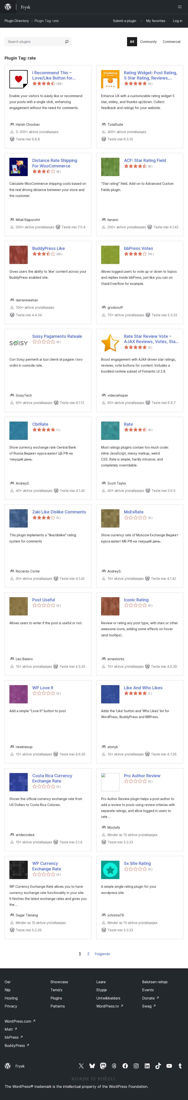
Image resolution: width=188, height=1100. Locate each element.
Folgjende (102, 954)
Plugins (56, 998)
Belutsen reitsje (155, 982)
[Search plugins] (66, 41)
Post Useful (43, 599)
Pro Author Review (142, 775)
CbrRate (40, 424)
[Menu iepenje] (180, 7)
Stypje (101, 990)
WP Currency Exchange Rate (46, 866)
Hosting (11, 998)
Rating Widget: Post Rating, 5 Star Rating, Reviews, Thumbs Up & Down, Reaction (150, 75)
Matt (11, 1029)
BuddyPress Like (48, 248)
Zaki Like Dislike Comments (59, 511)
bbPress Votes (138, 248)
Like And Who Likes (143, 687)
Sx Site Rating (137, 863)
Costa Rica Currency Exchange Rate (52, 778)
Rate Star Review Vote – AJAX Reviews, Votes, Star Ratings (150, 339)
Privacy (11, 1006)
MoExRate (134, 511)
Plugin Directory (17, 21)
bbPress (14, 1037)
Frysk (20, 1066)
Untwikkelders (108, 998)
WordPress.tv (110, 1006)
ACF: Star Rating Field (145, 160)
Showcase (59, 982)
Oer (8, 982)
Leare (101, 982)
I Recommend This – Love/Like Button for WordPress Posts (52, 75)
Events (148, 990)
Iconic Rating (136, 599)
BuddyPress (17, 1045)
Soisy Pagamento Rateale (57, 336)
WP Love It (42, 687)
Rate (128, 424)
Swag (149, 1006)
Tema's (56, 990)
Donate (150, 998)
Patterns (57, 1006)
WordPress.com (20, 1021)
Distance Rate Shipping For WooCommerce (54, 163)
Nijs (8, 990)
